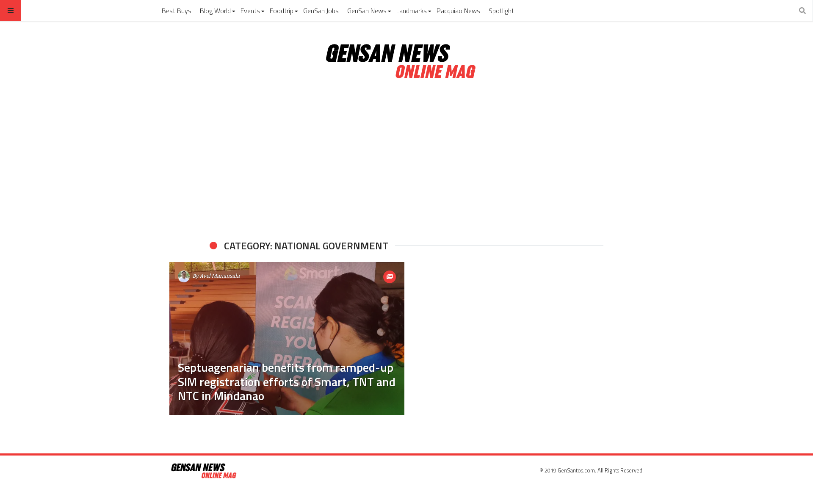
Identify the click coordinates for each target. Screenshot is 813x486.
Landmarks (411, 11)
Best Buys (176, 11)
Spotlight (501, 11)
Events (250, 11)
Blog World (215, 11)
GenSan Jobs (321, 11)
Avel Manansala (220, 275)
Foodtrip (281, 11)
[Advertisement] (406, 160)
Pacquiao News (458, 11)
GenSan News (367, 11)
